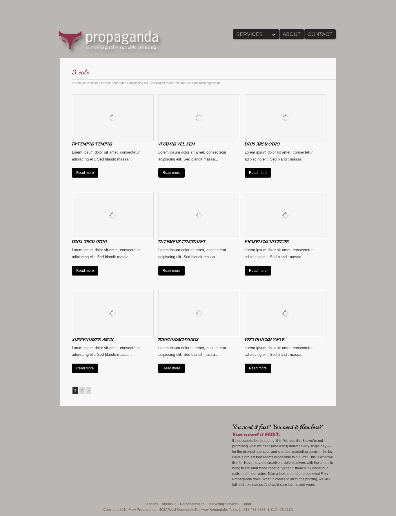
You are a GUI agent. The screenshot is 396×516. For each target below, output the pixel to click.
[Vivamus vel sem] (199, 118)
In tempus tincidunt (181, 241)
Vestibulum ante (264, 339)
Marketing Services (223, 504)
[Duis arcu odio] (285, 118)
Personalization (192, 504)
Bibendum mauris (178, 339)
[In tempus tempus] (112, 118)
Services (248, 35)
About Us (169, 504)
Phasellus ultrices (267, 241)
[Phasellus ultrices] (285, 215)
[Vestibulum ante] (285, 313)
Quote (247, 504)
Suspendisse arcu (92, 339)
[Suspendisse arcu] (112, 313)
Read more (85, 173)
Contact (320, 34)
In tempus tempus (92, 144)
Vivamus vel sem (176, 144)
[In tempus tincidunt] (199, 215)
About (292, 34)
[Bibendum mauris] (199, 313)
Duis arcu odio (262, 144)
